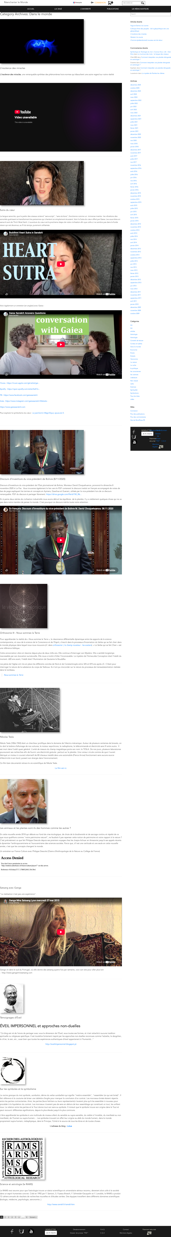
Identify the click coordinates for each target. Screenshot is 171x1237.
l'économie (134, 359)
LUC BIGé (58, 9)
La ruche (133, 365)
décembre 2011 (135, 292)
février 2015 (134, 218)
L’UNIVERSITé (85, 9)
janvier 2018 (134, 147)
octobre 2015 (134, 199)
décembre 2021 (135, 116)
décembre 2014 (135, 224)
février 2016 (134, 187)
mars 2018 (133, 144)
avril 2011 (133, 301)
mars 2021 (133, 125)
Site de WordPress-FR (137, 420)
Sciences (133, 387)
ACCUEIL (30, 9)
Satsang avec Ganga (10, 887)
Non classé (134, 381)
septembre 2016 (135, 168)
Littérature (133, 378)
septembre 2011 (135, 298)
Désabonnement (79, 1229)
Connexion (134, 411)
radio (132, 384)
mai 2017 (133, 162)
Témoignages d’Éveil (11, 1017)
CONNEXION (100, 2)
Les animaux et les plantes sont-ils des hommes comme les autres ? (35, 828)
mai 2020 (133, 140)
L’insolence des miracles (12, 68)
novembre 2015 (135, 196)
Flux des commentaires (138, 417)
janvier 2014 (134, 245)
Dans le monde (135, 347)
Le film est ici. (61, 768)
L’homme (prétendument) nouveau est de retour (146, 40)
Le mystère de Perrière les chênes (153, 73)
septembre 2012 (135, 283)
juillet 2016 (134, 174)
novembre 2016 (135, 165)
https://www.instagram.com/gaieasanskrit (22, 401)
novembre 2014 (135, 227)
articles (132, 331)
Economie (133, 350)
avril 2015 (133, 215)
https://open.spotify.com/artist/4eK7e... (23, 389)
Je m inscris (147, 433)
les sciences (134, 375)
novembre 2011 (135, 295)
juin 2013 (133, 264)
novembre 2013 (135, 252)
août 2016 (133, 171)
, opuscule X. (48, 413)
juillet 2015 (134, 208)
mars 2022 (133, 113)
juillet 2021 (134, 122)
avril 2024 (133, 94)
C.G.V (164, 441)
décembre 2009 (135, 307)
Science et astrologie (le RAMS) (16, 1184)
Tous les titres (135, 396)
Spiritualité (133, 390)
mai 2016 (133, 181)
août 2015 (133, 205)
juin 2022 (133, 107)
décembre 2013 (135, 249)
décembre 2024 (135, 91)
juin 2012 (133, 286)
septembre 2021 (135, 119)
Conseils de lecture (136, 341)
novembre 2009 (135, 310)
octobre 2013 (134, 255)
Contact (164, 430)
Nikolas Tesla (7, 736)
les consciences (135, 371)
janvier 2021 (134, 131)
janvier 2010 (134, 304)
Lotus (69, 1126)
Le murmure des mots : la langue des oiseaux (153, 54)
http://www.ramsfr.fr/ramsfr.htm (61, 1204)
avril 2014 (133, 242)
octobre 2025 (134, 88)
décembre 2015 (135, 193)
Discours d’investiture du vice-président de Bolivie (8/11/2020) (32, 479)
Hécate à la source (136, 37)
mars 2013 (133, 270)
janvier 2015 (134, 221)
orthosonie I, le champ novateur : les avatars (72, 645)
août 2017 (133, 156)
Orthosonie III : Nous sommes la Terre (20, 632)
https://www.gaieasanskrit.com (12, 407)
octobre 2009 (134, 313)
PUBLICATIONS (113, 9)
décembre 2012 (135, 280)
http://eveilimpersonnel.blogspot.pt (60, 1044)
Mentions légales (126, 1233)
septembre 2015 (135, 202)
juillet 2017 (134, 159)
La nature (133, 362)
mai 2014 (133, 239)
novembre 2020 (135, 137)
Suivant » (33, 1217)
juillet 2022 (134, 103)
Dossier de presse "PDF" (79, 1233)
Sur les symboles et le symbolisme (18, 1089)
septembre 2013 (135, 258)
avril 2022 (133, 110)
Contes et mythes (136, 344)
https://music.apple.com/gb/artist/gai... (23, 383)
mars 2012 (133, 289)
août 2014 (133, 233)
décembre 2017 (135, 150)
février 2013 (134, 273)
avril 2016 (133, 184)
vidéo (132, 399)
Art (131, 325)
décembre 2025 (135, 85)
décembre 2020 (135, 134)
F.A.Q (158, 430)
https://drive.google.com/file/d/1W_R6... (64, 494)
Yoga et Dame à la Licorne (139, 26)
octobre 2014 (134, 230)
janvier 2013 (134, 276)
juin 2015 (133, 212)
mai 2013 (133, 267)
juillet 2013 (134, 261)
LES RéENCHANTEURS (140, 9)
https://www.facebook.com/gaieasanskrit (20, 395)
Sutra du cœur (7, 210)
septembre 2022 (135, 100)
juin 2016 (133, 178)
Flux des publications (137, 414)
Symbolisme (134, 393)
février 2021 (134, 128)
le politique (134, 368)
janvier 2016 (134, 190)
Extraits (132, 356)
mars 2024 (133, 97)
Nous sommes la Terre (13, 675)
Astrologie (133, 334)
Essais (132, 353)
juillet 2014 (134, 236)
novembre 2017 (135, 153)
